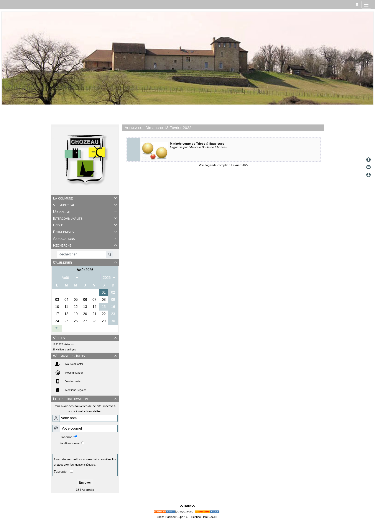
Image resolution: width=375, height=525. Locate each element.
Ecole (85, 225)
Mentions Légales (75, 390)
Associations (85, 238)
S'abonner (66, 437)
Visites (85, 338)
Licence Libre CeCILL (204, 516)
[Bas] (368, 175)
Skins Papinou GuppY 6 (173, 516)
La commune (85, 198)
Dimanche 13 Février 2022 (168, 128)
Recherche (85, 245)
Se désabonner (70, 443)
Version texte (73, 381)
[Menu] (366, 4)
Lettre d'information (85, 399)
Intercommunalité (85, 218)
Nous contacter (74, 364)
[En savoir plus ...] (207, 512)
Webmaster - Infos (85, 356)
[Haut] (368, 159)
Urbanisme (85, 211)
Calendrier (85, 262)
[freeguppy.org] (165, 512)
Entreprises (85, 232)
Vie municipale (85, 205)
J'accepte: (62, 471)
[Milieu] (368, 167)
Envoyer (85, 482)
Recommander (74, 372)
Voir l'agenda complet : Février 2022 (223, 165)
